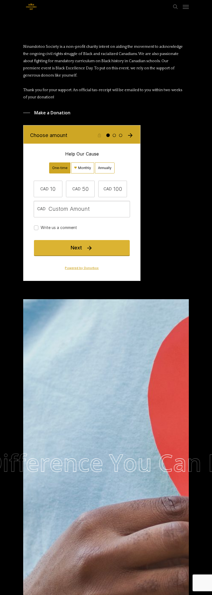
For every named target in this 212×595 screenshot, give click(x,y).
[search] (175, 6)
